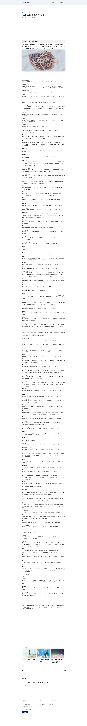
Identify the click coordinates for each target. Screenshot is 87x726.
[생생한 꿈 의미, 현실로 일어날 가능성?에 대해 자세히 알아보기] (43, 653)
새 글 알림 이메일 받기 (27, 709)
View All (53, 2)
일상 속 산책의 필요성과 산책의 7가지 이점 (29, 660)
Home (23, 12)
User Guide (61, 2)
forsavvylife (24, 2)
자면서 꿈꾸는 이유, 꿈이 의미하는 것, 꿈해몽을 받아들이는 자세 (57, 661)
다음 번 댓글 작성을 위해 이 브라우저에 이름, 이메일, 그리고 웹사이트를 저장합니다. (39, 704)
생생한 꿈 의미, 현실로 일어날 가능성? (43, 660)
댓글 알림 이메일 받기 (27, 706)
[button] (56, 2)
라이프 (28, 12)
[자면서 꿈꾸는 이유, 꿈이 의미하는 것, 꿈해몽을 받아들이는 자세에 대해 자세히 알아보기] (57, 653)
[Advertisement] (43, 29)
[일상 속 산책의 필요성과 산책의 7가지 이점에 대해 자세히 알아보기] (29, 653)
